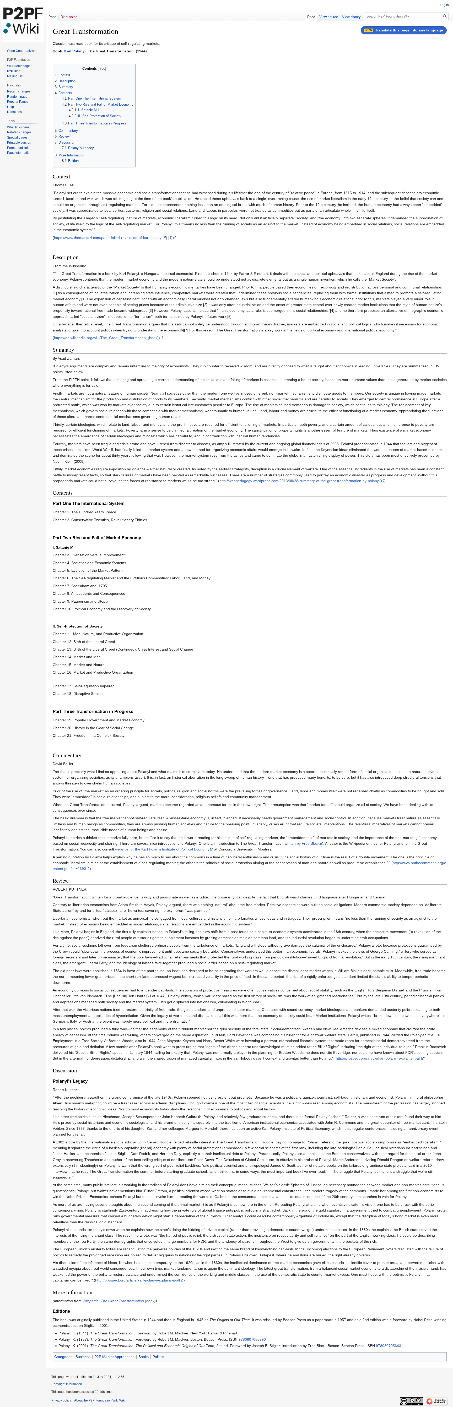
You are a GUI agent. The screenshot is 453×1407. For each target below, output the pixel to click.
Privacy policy (61, 1400)
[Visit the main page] (23, 21)
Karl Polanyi (75, 51)
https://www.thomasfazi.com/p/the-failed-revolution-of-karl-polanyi (108, 238)
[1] (170, 238)
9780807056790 (252, 1339)
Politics (158, 1357)
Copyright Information (66, 1384)
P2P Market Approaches (114, 1357)
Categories (63, 1357)
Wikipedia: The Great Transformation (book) (119, 1301)
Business (83, 1357)
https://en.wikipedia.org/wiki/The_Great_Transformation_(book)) (107, 338)
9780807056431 (389, 1346)
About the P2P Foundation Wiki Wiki (99, 1400)
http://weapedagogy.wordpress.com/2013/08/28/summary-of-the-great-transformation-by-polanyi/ (300, 481)
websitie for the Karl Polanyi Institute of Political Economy (162, 849)
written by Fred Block (302, 843)
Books (143, 1357)
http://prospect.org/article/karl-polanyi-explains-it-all (378, 1058)
